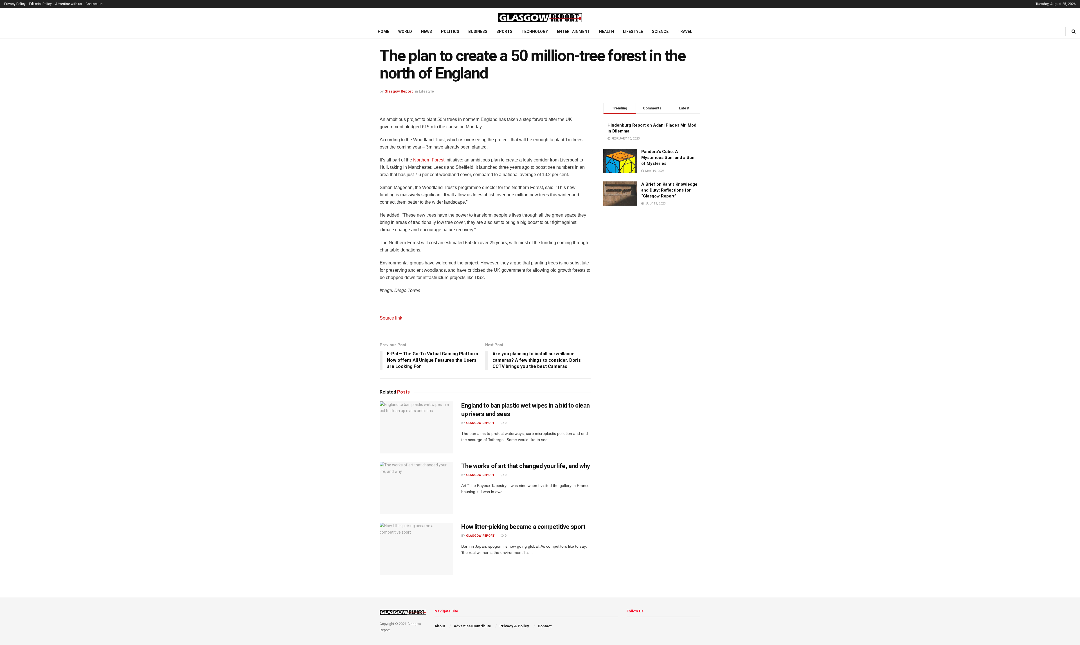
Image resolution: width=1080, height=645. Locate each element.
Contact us (94, 4)
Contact (545, 626)
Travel (685, 31)
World (405, 31)
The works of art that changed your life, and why (525, 465)
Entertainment (573, 31)
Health (606, 31)
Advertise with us (68, 4)
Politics (450, 31)
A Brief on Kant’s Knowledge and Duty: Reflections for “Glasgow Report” (669, 190)
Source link (391, 318)
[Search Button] (1074, 31)
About (440, 626)
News (426, 31)
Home (383, 31)
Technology (534, 31)
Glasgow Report (398, 91)
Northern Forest (428, 160)
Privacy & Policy (514, 626)
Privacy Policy (15, 4)
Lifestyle (633, 31)
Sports (504, 31)
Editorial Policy (40, 4)
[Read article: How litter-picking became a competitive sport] (416, 549)
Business (477, 31)
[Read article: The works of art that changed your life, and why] (416, 488)
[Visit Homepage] (540, 16)
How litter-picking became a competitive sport (523, 526)
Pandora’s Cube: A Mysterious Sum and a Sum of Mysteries (668, 157)
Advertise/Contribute (472, 626)
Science (660, 31)
